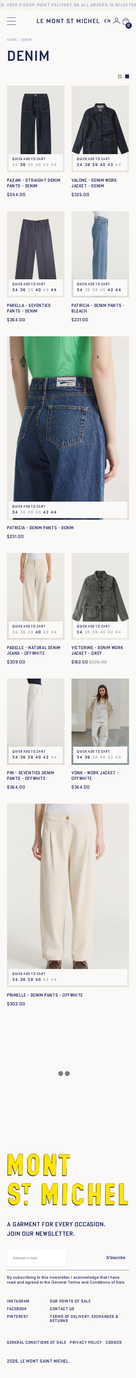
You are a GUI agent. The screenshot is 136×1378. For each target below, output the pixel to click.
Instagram (18, 1301)
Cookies (114, 1342)
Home (12, 40)
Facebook (17, 1309)
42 (110, 165)
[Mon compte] (116, 21)
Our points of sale (70, 1301)
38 (95, 165)
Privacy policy (86, 1342)
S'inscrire (116, 1257)
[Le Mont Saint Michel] (68, 21)
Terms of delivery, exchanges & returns (84, 1319)
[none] (107, 21)
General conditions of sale (36, 1342)
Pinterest (18, 1317)
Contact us (62, 1309)
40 (103, 165)
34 (80, 165)
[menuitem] (107, 21)
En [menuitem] (107, 21)
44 (54, 290)
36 (23, 165)
